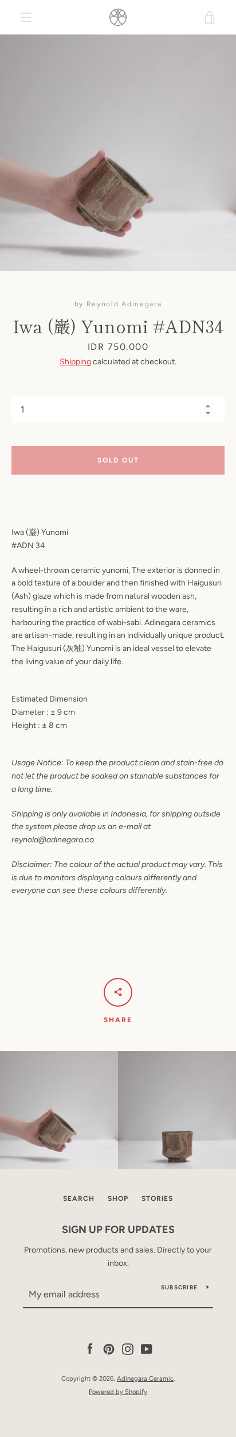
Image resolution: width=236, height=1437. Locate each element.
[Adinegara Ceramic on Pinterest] (109, 1349)
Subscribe (179, 1287)
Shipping (75, 362)
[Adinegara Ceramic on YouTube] (146, 1349)
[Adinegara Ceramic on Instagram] (127, 1349)
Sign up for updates (118, 1229)
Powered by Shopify (118, 1392)
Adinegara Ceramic (145, 1378)
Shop (118, 1199)
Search (79, 1199)
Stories (157, 1199)
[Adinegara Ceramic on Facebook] (90, 1349)
